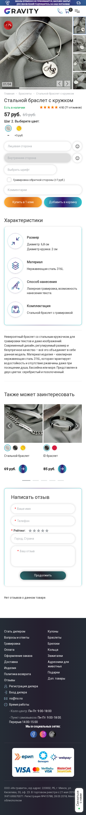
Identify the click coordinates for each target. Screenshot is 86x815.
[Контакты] (60, 11)
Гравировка (12, 643)
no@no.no (16, 698)
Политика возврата (17, 674)
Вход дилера (18, 692)
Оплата (9, 649)
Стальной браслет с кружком (55, 93)
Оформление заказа (18, 655)
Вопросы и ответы (16, 637)
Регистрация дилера (23, 686)
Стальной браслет (16, 455)
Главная (9, 93)
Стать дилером (14, 631)
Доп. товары (56, 678)
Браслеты (25, 93)
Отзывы (9, 680)
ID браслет (50, 455)
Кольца (53, 649)
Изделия (10, 668)
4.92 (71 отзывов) (70, 107)
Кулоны (53, 631)
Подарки (54, 672)
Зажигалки (55, 655)
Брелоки (53, 643)
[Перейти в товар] (23, 469)
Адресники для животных (58, 664)
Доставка (11, 662)
